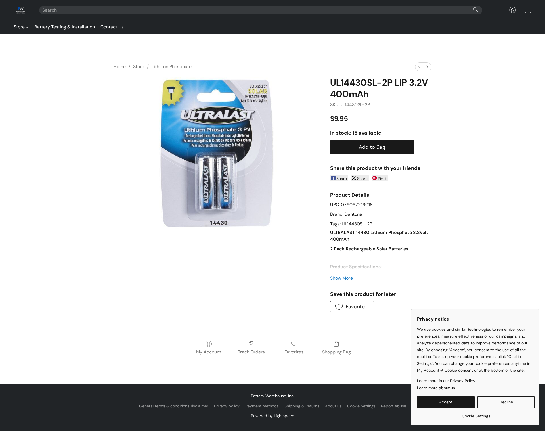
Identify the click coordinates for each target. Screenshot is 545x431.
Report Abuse (393, 406)
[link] (476, 413)
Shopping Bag (336, 352)
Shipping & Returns (301, 406)
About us (333, 406)
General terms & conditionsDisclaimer (173, 406)
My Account (208, 352)
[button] (21, 10)
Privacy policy (227, 406)
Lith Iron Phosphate (172, 67)
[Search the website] (475, 10)
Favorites (293, 352)
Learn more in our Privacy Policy (446, 380)
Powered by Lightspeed (272, 415)
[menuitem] (419, 67)
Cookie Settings (361, 406)
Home (120, 67)
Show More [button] (341, 278)
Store (20, 27)
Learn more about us (436, 387)
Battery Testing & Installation (64, 27)
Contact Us (112, 27)
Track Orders (251, 352)
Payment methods (262, 406)
